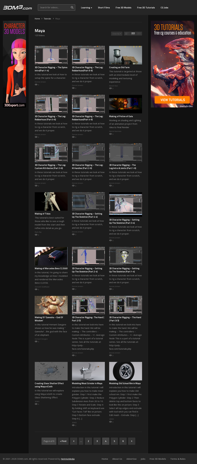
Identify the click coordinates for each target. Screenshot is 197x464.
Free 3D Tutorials (146, 7)
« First (63, 441)
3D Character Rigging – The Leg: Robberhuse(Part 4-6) (87, 118)
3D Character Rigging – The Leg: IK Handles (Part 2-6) (87, 166)
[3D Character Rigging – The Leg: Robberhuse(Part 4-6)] (88, 104)
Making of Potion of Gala (121, 116)
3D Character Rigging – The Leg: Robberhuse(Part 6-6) (87, 69)
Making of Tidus (42, 213)
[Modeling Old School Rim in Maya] (125, 371)
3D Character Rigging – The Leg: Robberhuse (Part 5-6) (50, 118)
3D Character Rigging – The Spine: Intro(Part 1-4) (51, 69)
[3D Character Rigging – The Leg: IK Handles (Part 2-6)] (88, 153)
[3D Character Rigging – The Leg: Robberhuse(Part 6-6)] (88, 55)
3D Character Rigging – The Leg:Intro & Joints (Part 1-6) (122, 166)
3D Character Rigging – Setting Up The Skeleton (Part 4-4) (87, 215)
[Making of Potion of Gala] (125, 104)
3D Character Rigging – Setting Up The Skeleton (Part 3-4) (124, 221)
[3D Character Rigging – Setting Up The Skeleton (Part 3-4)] (125, 204)
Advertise (131, 458)
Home (105, 458)
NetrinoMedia (68, 458)
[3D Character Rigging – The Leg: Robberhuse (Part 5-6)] (51, 104)
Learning (85, 7)
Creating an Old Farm (119, 67)
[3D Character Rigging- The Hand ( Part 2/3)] (88, 305)
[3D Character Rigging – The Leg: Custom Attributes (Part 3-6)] (51, 153)
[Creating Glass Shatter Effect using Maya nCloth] (51, 371)
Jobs (143, 458)
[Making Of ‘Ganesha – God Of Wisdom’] (51, 305)
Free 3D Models (123, 7)
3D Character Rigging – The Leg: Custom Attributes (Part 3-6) (50, 166)
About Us (117, 458)
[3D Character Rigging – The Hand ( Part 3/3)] (125, 305)
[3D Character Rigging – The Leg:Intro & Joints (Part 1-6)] (125, 153)
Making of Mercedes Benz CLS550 (51, 268)
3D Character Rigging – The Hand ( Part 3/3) (125, 319)
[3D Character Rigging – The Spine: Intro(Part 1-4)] (51, 55)
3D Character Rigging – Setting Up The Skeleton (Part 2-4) (87, 270)
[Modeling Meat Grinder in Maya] (88, 371)
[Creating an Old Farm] (125, 55)
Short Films (104, 7)
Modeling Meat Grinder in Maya (87, 383)
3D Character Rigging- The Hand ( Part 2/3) (88, 319)
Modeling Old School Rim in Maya (125, 383)
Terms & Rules (177, 458)
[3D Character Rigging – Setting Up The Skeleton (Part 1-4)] (125, 256)
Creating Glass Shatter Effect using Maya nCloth (49, 385)
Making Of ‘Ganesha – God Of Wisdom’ (49, 319)
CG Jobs (164, 7)
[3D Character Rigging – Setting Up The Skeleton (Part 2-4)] (88, 256)
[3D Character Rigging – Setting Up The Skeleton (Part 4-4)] (88, 201)
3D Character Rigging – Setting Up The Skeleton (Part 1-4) (124, 270)
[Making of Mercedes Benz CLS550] (51, 256)
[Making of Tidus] (51, 201)
